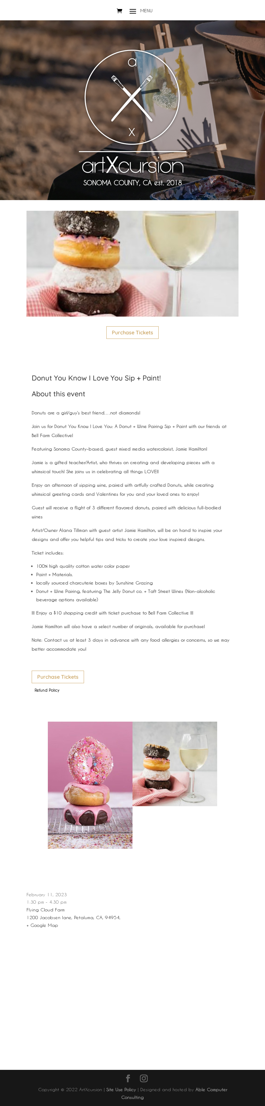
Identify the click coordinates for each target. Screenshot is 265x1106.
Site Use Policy (121, 1089)
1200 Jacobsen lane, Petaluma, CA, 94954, (73, 917)
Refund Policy (47, 690)
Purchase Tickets (132, 332)
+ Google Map (42, 925)
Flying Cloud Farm (45, 909)
